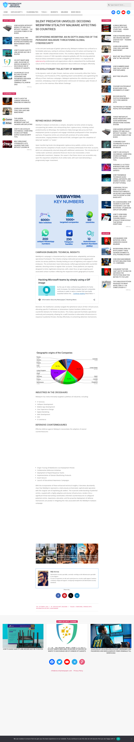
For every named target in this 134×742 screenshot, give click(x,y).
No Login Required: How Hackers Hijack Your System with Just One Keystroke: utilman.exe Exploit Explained (122, 206)
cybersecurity (40, 61)
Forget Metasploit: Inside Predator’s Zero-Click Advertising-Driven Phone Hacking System (122, 121)
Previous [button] (34, 554)
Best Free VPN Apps (120, 76)
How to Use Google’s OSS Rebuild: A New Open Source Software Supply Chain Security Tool (23, 133)
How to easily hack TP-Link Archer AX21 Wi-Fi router (22, 52)
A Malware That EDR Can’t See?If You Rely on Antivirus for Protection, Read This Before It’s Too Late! (122, 273)
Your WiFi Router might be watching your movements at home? (122, 88)
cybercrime (78, 606)
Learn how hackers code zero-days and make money (21, 110)
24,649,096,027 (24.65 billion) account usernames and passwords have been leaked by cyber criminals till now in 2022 (22, 78)
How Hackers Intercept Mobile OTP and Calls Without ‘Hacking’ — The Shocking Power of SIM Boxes (23, 29)
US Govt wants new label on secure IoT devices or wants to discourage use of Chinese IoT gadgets (22, 64)
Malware (64, 606)
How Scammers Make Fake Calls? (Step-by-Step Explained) (121, 68)
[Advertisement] (67, 102)
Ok (118, 739)
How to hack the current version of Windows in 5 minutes (22, 100)
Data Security (57, 606)
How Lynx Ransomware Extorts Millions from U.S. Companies (122, 261)
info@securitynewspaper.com (61, 671)
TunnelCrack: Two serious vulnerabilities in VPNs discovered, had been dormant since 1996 (23, 42)
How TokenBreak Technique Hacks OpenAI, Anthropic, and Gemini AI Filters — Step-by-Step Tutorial (122, 179)
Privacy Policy (78, 671)
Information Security (43, 608)
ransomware (54, 608)
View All (29, 87)
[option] (46, 554)
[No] (131, 739)
